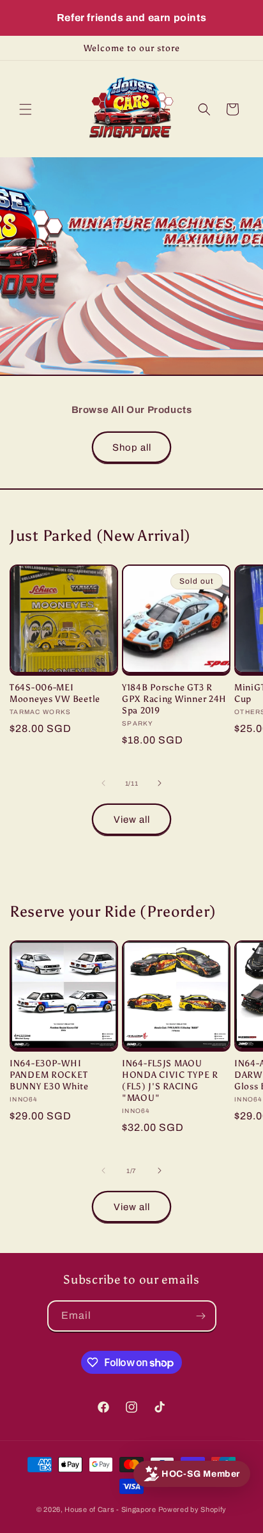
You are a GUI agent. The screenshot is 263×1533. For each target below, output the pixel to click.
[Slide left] (103, 783)
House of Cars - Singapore (110, 1509)
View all (132, 819)
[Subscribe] (201, 1316)
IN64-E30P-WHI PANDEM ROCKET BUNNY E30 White (49, 1074)
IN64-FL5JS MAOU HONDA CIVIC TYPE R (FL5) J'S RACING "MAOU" (170, 1080)
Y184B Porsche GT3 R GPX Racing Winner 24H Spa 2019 (174, 698)
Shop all (131, 447)
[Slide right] (160, 783)
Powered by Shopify (192, 1509)
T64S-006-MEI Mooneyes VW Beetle (55, 692)
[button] (25, 109)
